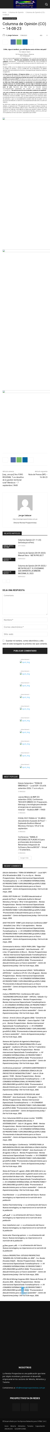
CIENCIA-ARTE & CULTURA (8, 546)
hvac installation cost (11, 1225)
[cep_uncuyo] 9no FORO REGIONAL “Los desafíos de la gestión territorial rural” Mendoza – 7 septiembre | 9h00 (13, 480)
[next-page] (8, 581)
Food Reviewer (8, 1195)
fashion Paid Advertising (12, 1205)
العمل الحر (6, 1215)
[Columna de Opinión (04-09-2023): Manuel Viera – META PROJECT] (9, 556)
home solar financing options (14, 1235)
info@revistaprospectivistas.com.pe (30, 1387)
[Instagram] (25, 1407)
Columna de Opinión (16, 12)
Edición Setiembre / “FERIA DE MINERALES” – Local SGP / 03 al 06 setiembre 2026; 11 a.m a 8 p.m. (32, 785)
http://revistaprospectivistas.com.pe (25, 519)
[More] (31, 42)
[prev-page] (4, 581)
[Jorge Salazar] (4, 35)
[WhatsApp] (19, 42)
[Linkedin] (25, 42)
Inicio (4, 12)
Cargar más (24, 858)
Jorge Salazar (13, 35)
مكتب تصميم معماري (10, 1245)
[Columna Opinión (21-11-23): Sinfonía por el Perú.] (9, 543)
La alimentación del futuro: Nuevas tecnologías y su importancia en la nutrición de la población (24, 1197)
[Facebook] (13, 42)
